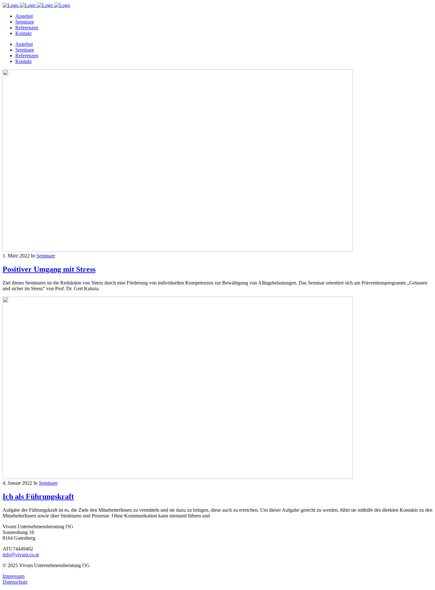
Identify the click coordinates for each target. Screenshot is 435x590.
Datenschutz (15, 582)
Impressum (14, 576)
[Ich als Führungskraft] (178, 477)
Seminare (45, 255)
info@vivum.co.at (21, 554)
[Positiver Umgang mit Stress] (178, 250)
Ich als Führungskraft (38, 496)
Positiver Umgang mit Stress (49, 269)
